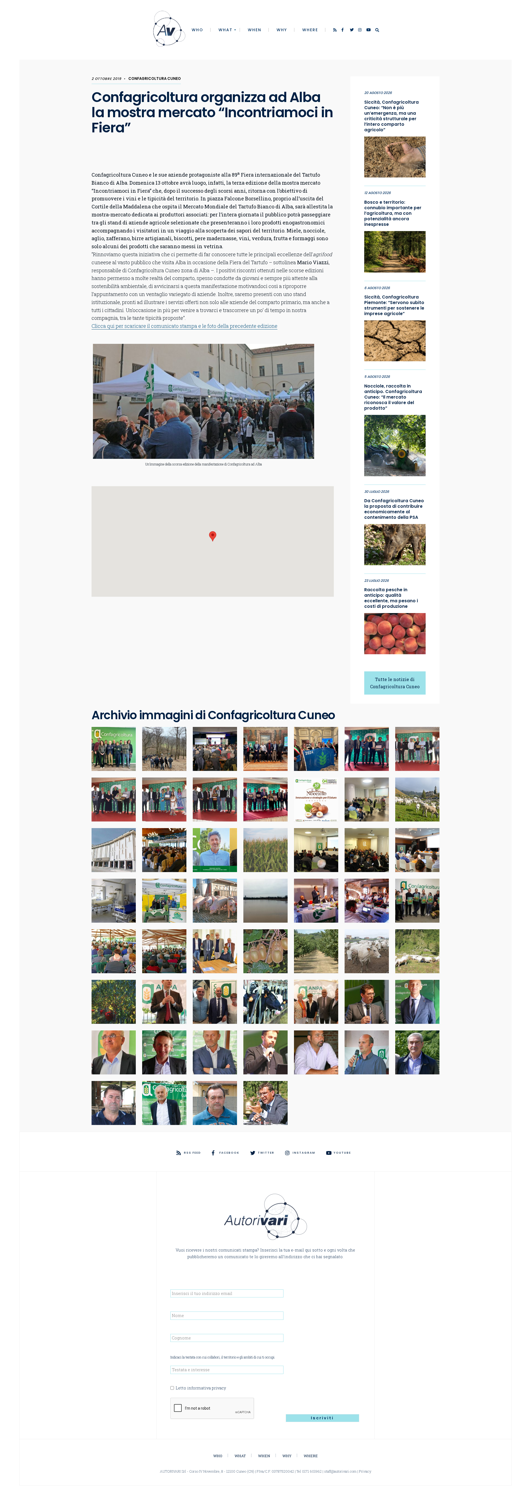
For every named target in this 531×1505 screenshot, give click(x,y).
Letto (201, 1388)
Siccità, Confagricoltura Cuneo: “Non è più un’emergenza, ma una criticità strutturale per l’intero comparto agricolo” (391, 116)
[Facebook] (343, 30)
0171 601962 (312, 1471)
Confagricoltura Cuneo (154, 78)
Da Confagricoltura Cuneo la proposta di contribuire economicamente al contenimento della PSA (394, 509)
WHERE (310, 30)
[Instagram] (360, 30)
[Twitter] (352, 30)
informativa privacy (206, 1388)
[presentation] (212, 1408)
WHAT (225, 30)
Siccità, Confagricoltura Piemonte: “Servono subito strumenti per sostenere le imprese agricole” (394, 305)
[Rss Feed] (335, 30)
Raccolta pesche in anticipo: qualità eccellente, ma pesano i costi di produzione (391, 598)
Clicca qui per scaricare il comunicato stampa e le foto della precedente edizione (184, 326)
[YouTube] (368, 30)
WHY (282, 30)
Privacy (365, 1471)
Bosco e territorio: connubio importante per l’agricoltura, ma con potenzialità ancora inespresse (392, 213)
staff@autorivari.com (340, 1471)
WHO (197, 30)
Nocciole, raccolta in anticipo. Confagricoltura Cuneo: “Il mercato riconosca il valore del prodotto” (393, 397)
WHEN (254, 30)
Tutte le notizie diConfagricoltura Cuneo (395, 682)
